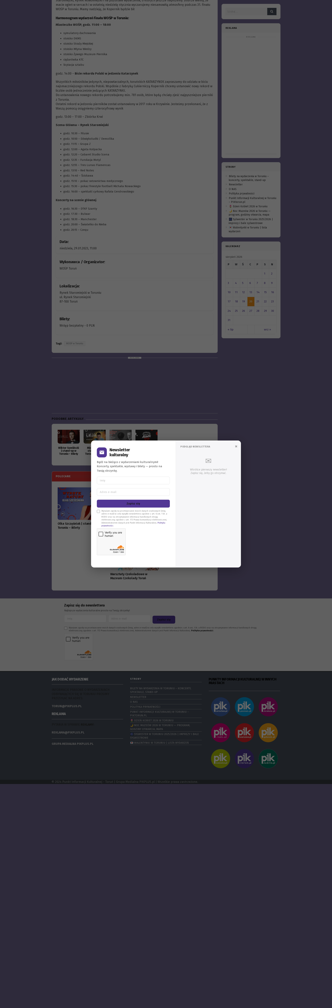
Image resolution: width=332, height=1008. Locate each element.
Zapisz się (133, 503)
